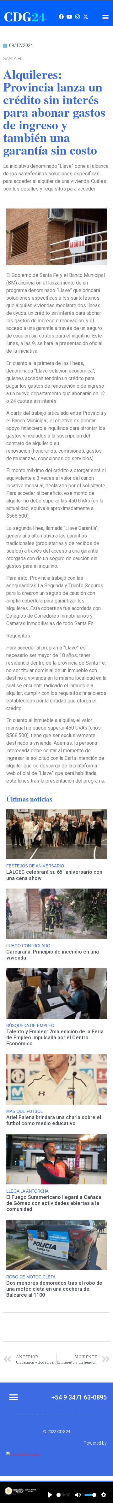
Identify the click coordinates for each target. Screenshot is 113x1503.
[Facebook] (61, 16)
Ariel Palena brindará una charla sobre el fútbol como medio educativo (53, 1120)
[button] (105, 17)
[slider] (58, 1495)
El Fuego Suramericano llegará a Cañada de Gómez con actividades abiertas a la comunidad (53, 1203)
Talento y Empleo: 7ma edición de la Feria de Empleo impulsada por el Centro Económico (55, 1038)
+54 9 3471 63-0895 (79, 1397)
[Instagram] (77, 16)
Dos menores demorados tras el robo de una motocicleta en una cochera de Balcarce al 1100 (54, 1289)
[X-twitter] (85, 16)
